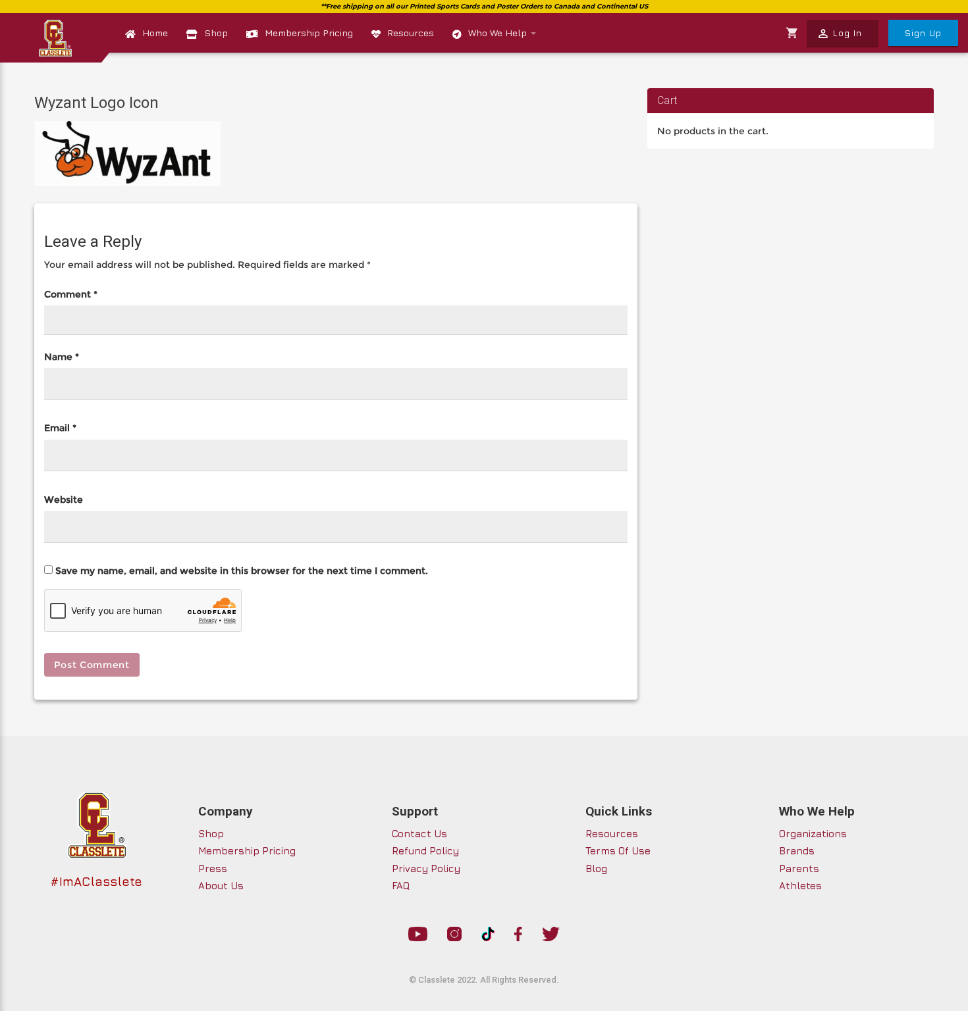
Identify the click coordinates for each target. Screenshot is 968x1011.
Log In (839, 33)
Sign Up (923, 33)
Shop (216, 32)
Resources (410, 32)
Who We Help (498, 32)
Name (61, 357)
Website (63, 500)
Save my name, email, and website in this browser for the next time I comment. (241, 571)
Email (60, 428)
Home (155, 32)
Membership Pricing (309, 32)
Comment (70, 294)
